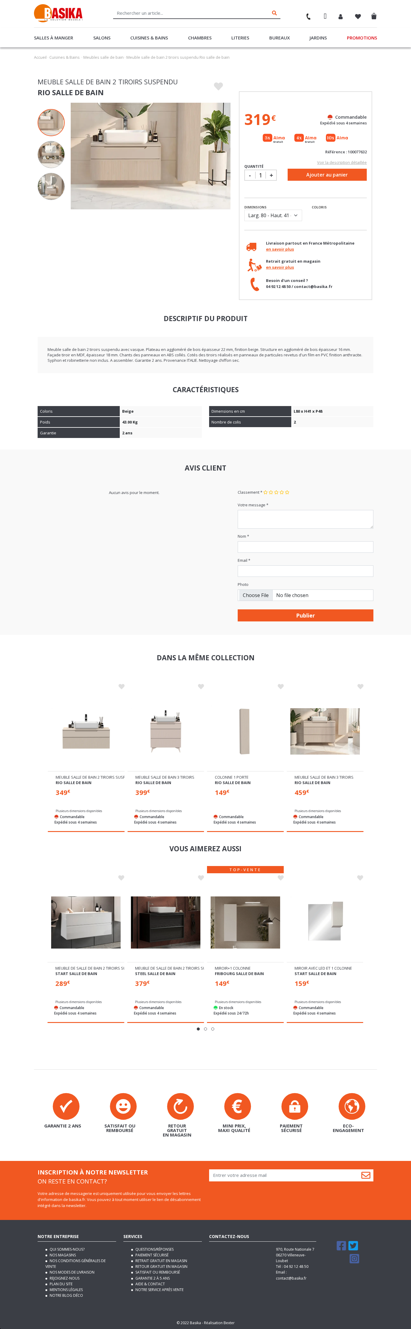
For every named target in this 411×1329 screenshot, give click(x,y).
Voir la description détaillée (342, 162)
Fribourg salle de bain (239, 973)
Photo (243, 584)
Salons (101, 38)
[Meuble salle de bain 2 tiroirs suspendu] (86, 731)
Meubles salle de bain (103, 57)
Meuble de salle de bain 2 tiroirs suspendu (98, 968)
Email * (244, 560)
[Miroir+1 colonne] (245, 922)
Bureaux (279, 38)
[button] (198, 1029)
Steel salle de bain (155, 973)
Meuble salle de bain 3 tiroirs (164, 777)
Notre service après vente (159, 1289)
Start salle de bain (76, 973)
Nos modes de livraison (71, 1272)
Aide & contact (149, 1284)
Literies (240, 38)
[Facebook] (341, 1248)
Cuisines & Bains (149, 38)
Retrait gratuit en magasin (160, 1260)
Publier (305, 615)
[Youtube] (342, 1261)
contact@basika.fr (291, 1278)
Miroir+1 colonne (233, 968)
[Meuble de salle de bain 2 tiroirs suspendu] (86, 922)
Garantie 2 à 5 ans (152, 1278)
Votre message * (253, 505)
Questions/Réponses (154, 1249)
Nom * (243, 536)
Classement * (250, 492)
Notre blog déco (66, 1295)
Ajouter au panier (327, 174)
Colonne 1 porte (232, 777)
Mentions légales (66, 1289)
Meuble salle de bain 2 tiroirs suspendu (96, 777)
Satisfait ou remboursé (157, 1272)
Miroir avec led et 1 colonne (323, 968)
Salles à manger (53, 38)
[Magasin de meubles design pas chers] (58, 20)
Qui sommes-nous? (67, 1249)
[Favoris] (358, 17)
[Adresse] (325, 17)
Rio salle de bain (73, 782)
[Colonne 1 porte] (245, 731)
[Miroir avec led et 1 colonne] (325, 922)
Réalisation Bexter (219, 1322)
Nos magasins (62, 1255)
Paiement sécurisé (151, 1255)
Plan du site (61, 1284)
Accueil (40, 57)
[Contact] (306, 14)
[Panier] (375, 15)
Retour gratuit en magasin (160, 1266)
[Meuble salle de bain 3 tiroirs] (166, 731)
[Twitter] (353, 1248)
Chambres (200, 38)
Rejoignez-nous (64, 1278)
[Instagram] (354, 1261)
